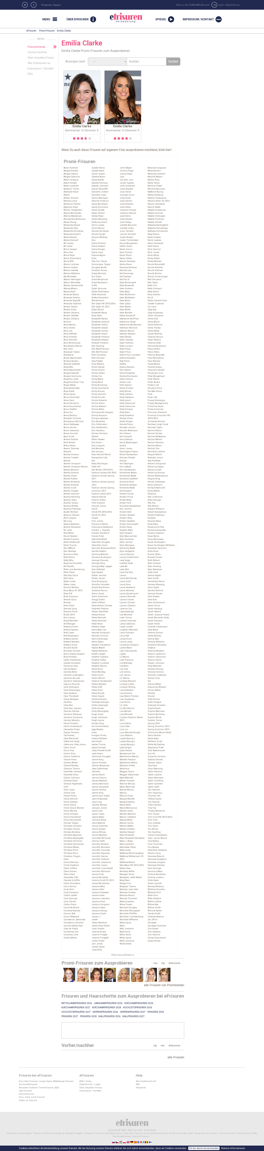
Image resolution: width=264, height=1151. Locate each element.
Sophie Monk (154, 717)
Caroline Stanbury (73, 714)
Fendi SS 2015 (99, 515)
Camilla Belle (70, 672)
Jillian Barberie (99, 922)
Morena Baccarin (156, 189)
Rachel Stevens (156, 442)
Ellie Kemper (98, 358)
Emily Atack (97, 379)
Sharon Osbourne (157, 657)
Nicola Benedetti (156, 264)
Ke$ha (123, 364)
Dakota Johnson (100, 186)
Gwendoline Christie (102, 605)
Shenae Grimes (156, 672)
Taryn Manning (155, 768)
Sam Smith (153, 578)
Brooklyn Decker (72, 651)
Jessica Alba (98, 886)
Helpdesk (141, 1087)
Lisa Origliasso (127, 699)
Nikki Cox (152, 285)
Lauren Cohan (127, 599)
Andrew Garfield (72, 364)
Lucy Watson (126, 735)
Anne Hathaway (71, 424)
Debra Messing (99, 219)
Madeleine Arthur (128, 762)
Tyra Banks (153, 841)
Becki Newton (71, 536)
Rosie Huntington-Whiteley (161, 545)
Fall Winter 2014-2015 (102, 470)
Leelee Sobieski (128, 620)
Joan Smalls (98, 928)
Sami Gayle (153, 587)
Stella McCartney (156, 744)
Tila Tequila (153, 802)
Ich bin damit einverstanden (204, 1148)
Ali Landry (68, 243)
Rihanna (152, 494)
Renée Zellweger (156, 482)
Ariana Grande (71, 439)
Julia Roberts (126, 204)
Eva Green (97, 442)
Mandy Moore (127, 789)
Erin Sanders (98, 430)
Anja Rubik (69, 391)
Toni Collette (154, 823)
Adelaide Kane (71, 192)
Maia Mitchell (126, 777)
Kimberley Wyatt (128, 476)
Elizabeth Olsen (99, 334)
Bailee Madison (71, 524)
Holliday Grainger (100, 702)
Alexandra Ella (71, 228)
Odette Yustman (156, 303)
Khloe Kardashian (129, 454)
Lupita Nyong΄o (127, 738)
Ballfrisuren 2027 (134, 1016)
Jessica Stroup (99, 910)
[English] (128, 1142)
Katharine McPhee (129, 318)
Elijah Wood (98, 309)
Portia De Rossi (155, 406)
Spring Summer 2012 (158, 726)
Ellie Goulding (99, 355)
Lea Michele (126, 614)
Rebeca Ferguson (157, 463)
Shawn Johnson (156, 663)
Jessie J (96, 916)
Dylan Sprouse (99, 288)
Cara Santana (70, 693)
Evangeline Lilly (99, 457)
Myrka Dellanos (155, 195)
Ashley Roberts (71, 485)
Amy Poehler (70, 337)
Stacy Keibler (154, 735)
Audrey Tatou (70, 500)
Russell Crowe (155, 557)
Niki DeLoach (154, 279)
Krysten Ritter (126, 530)
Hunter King (98, 723)
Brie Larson (69, 617)
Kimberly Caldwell (129, 478)
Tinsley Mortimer (156, 811)
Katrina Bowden (127, 358)
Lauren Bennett (127, 596)
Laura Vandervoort (129, 593)
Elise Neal (97, 315)
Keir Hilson (125, 370)
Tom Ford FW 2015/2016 (160, 817)
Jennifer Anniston (101, 847)
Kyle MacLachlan (128, 536)
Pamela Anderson (157, 346)
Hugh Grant (97, 714)
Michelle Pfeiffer (128, 913)
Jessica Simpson (101, 904)
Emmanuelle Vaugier (102, 412)
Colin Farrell (70, 901)
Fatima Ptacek (99, 497)
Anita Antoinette (72, 388)
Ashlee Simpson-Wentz (76, 466)
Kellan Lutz (125, 382)
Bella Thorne (70, 545)
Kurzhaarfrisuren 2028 (106, 1007)
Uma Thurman (155, 844)
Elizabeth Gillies (100, 324)
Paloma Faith (154, 343)
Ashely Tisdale (71, 457)
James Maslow (99, 780)
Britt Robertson (71, 636)
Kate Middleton (127, 297)
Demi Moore (98, 228)
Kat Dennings (126, 273)
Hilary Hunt (97, 690)
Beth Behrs (69, 557)
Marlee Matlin (127, 826)
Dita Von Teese (99, 261)
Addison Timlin (71, 189)
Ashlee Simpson (72, 463)
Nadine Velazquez (157, 198)
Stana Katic (153, 738)
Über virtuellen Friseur (41, 57)
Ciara (66, 859)
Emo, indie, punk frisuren (32, 1097)
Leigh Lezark (126, 626)
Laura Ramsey (127, 590)
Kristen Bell (125, 512)
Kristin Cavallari (127, 521)
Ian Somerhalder (100, 726)
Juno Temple (127, 231)
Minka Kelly (125, 943)
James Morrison (100, 783)
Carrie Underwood (73, 726)
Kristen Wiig (126, 518)
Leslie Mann (126, 647)
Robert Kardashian (157, 512)
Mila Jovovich (127, 928)
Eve (93, 460)
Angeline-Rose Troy (74, 382)
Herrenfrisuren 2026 (105, 1012)
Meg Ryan (125, 880)
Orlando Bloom (155, 337)
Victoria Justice (156, 877)
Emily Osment (99, 394)
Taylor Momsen (156, 777)
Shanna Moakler (156, 651)
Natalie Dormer (155, 213)
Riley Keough (154, 500)
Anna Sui (68, 412)
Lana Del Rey (126, 572)
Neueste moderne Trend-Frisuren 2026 (39, 1087)
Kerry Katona (126, 439)
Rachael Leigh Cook (158, 424)
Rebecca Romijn (156, 472)
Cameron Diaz (71, 666)
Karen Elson (126, 255)
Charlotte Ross (71, 774)
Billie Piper (69, 572)
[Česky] (117, 1142)
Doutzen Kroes (99, 270)
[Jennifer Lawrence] (151, 975)
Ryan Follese (154, 563)
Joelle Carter (98, 947)
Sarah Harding (155, 608)
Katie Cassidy (126, 340)
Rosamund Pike (156, 527)
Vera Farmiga (154, 868)
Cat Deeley (69, 735)
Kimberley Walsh (128, 472)
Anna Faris (69, 400)
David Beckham (100, 204)
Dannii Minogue (100, 198)
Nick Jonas (153, 252)
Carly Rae (68, 705)
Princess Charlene (157, 412)
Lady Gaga (125, 560)
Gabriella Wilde (99, 539)
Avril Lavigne (70, 518)
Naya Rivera (153, 234)
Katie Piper (125, 349)
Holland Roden (99, 699)
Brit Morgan (69, 624)
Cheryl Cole (69, 793)
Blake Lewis (70, 581)
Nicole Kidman (155, 270)
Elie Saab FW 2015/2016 (103, 303)
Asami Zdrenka (71, 448)
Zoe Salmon (154, 934)
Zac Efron (153, 919)
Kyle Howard (126, 533)
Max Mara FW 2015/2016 (132, 865)
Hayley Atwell (98, 647)
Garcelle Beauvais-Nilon (104, 548)
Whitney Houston (156, 889)
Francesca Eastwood (102, 527)
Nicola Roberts (155, 267)
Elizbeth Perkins (100, 343)
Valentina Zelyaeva (157, 850)
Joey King (97, 949)
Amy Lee (68, 331)
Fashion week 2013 (101, 494)
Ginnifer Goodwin (101, 584)
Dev (93, 240)
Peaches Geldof (156, 370)
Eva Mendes (98, 448)
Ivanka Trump (99, 744)
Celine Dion (70, 753)
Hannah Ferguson (101, 632)
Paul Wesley (154, 361)
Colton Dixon (70, 904)
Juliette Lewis (127, 228)
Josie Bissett (126, 189)
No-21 (150, 297)
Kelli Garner (126, 385)
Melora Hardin (127, 901)
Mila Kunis (125, 931)
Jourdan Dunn (127, 195)
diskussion (174, 963)
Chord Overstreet (72, 817)
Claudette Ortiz (71, 877)
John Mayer (126, 168)
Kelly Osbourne (127, 406)
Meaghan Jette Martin (131, 877)
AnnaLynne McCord (73, 421)
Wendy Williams (156, 886)
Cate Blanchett (71, 738)
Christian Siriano (72, 829)
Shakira (151, 647)
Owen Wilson (154, 340)
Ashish (67, 460)
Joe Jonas (97, 943)
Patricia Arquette (156, 355)
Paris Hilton (153, 352)
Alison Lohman (71, 264)
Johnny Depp (127, 170)
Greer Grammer (100, 596)
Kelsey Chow (126, 418)
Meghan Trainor (128, 886)
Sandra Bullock (155, 590)
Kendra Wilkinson (129, 430)
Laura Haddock (127, 587)
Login (221, 4)
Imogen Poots (99, 735)
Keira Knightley (127, 373)
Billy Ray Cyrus (71, 575)
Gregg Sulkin (98, 599)
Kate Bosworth (127, 285)
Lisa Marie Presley (129, 696)
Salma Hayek (154, 575)
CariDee (68, 702)
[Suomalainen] (150, 1142)
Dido (94, 258)
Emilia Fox (97, 376)
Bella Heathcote (72, 542)
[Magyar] (121, 1142)
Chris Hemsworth (72, 820)
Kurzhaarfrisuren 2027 (75, 1007)
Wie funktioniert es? (146, 1081)
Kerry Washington (129, 442)
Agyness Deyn (71, 207)
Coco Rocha (70, 886)
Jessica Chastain (100, 892)
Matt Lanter (125, 850)
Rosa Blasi (153, 524)
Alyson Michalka (72, 282)
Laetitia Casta (126, 563)
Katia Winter (126, 337)
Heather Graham (100, 657)
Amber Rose (70, 309)
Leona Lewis (126, 641)
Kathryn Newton (127, 334)
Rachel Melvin (155, 439)
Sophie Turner (155, 720)
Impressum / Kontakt (40, 68)
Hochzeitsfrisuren (28, 1084)
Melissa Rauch (127, 895)
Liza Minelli (125, 711)
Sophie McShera (156, 714)
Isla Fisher (97, 741)
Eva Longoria (98, 445)
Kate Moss (125, 300)
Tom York (153, 820)
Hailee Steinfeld (100, 611)
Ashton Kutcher (71, 494)
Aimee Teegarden (73, 210)
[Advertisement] (123, 1030)
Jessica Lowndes (101, 898)
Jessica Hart (98, 895)
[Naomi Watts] (83, 975)
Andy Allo (68, 367)
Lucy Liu (124, 729)
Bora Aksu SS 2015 (73, 590)
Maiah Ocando (127, 780)
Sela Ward (153, 630)
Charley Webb (71, 762)
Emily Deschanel (100, 388)
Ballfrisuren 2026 (110, 1016)
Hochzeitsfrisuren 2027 (76, 1012)
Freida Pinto (98, 536)
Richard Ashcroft (156, 488)
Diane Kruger (98, 249)
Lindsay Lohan (127, 684)
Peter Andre (154, 382)
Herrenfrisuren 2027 (133, 1012)
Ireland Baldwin (99, 738)
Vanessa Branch (156, 856)
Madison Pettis (127, 765)
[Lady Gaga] (124, 975)
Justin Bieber (126, 237)
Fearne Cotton (99, 500)
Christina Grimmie (73, 841)
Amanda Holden (72, 297)
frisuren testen (54, 1133)
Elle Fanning (98, 346)
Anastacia (68, 355)
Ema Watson (98, 364)
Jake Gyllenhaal (100, 768)
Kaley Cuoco (126, 249)
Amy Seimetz (70, 340)
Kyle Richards (127, 539)
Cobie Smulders (72, 883)
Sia (149, 681)
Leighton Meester (129, 630)
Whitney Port (154, 892)
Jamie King (97, 793)
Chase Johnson (72, 777)
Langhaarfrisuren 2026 (108, 1003)
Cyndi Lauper (98, 174)
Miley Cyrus (125, 937)
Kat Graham (125, 276)
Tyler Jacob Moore (157, 838)
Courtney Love (71, 934)
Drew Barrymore (100, 279)
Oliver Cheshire (155, 315)
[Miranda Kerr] (96, 975)
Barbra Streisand (72, 527)
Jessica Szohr (99, 913)
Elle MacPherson (100, 349)
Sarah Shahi (154, 624)
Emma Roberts (99, 400)
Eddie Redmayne (100, 291)
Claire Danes (70, 871)
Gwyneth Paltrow (100, 608)
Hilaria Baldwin (99, 684)
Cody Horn (69, 889)
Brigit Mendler (71, 620)
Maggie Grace (127, 771)
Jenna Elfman (99, 832)
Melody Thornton (128, 898)
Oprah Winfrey (155, 334)
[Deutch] (132, 1142)
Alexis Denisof (71, 240)
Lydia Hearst (126, 750)
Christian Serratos (73, 826)
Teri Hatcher (154, 789)
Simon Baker (154, 690)
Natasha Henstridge (158, 228)
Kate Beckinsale (128, 282)
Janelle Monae (99, 805)
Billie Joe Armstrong (74, 569)
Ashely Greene (71, 454)
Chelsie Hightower (73, 783)
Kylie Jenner (126, 542)
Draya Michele (99, 273)
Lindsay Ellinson (128, 681)
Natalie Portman (156, 219)
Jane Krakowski (100, 799)
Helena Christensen (102, 681)
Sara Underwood (156, 602)
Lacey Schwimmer (129, 557)
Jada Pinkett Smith (101, 750)
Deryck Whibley (99, 237)
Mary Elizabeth (127, 835)
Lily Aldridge (126, 663)
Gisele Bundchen (101, 587)
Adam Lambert (71, 186)
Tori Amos (153, 829)
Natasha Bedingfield (158, 225)
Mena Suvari (126, 904)
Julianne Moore (128, 213)
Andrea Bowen (71, 361)
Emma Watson (99, 406)
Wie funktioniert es (39, 63)
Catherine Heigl (71, 741)
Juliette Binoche (128, 225)
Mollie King (153, 180)
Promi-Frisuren (47, 30)
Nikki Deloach (155, 288)
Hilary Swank (98, 696)
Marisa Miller (126, 820)
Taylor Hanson (155, 771)
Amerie (67, 322)
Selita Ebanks (154, 636)
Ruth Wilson (154, 560)
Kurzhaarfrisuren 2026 (138, 1003)
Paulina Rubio (155, 367)
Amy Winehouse (72, 343)
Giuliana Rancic (100, 590)
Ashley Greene (71, 472)
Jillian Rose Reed (101, 925)
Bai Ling (68, 521)
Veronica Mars (155, 871)
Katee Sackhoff (127, 315)
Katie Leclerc (126, 346)
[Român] (147, 1142)
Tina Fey (152, 808)
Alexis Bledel (70, 237)
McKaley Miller (127, 871)
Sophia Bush (154, 708)
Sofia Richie (154, 699)
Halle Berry (97, 624)
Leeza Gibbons (127, 624)
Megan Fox (125, 883)
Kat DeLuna (125, 270)
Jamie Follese (99, 789)
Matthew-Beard (127, 862)
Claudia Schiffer (72, 880)
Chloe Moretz (70, 811)
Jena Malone (98, 823)
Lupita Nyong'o (127, 741)
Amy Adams (70, 324)
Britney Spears (71, 630)
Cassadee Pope (72, 729)
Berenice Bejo (71, 554)
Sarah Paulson (155, 620)
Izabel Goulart (99, 747)
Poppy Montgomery (158, 403)
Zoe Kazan (153, 928)
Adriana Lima (70, 201)
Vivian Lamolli (155, 883)
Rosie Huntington (156, 542)
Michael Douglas (128, 907)
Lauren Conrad (127, 602)
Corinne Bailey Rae (73, 925)
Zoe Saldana (154, 931)
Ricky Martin (154, 491)
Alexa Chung (70, 222)
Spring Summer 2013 (158, 729)
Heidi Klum (97, 669)
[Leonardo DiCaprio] (110, 975)
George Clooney (100, 560)
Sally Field (153, 572)
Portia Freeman (156, 409)
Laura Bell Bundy (128, 578)
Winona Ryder (155, 910)
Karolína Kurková (128, 267)
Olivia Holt (153, 318)
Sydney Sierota (155, 759)
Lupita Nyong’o (127, 744)
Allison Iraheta (71, 270)
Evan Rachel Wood (101, 454)
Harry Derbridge (100, 639)
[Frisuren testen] (132, 1122)
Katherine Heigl (127, 322)
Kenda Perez (126, 424)
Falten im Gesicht (28, 1100)
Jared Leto (97, 811)
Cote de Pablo (71, 928)
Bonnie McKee (71, 587)
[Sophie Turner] (69, 975)
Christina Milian (71, 847)
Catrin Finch (70, 747)
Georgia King (98, 563)
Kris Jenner (126, 509)
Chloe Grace (70, 805)
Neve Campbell (155, 243)
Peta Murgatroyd (156, 376)
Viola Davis (153, 880)
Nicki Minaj (153, 255)
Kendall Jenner (127, 427)
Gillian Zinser (98, 578)
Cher (66, 787)
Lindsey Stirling (127, 687)
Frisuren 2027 (69, 1016)
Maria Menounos (128, 808)
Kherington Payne (129, 451)
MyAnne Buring (155, 192)
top (163, 963)
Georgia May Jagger (102, 566)
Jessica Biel (98, 889)
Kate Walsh (125, 306)
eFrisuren (31, 30)
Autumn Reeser (72, 515)
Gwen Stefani (98, 602)
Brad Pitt (68, 593)
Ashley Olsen (70, 476)
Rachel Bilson (155, 430)
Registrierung (232, 4)
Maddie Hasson (128, 759)
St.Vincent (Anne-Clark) (159, 732)
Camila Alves (70, 669)
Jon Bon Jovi (126, 180)
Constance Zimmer (73, 922)
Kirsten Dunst (126, 494)
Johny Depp (126, 174)
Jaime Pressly (99, 762)
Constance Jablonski (74, 919)
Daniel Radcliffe (100, 189)
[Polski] (125, 1142)
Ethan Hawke (98, 439)
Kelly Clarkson (127, 397)
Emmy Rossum (99, 415)
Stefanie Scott (155, 741)
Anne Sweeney (71, 430)
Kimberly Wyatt (127, 488)
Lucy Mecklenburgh (130, 732)
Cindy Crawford (71, 865)
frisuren (46, 4)
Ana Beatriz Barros (73, 346)
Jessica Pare (98, 901)
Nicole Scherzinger (158, 276)
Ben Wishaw (70, 551)
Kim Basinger (126, 463)
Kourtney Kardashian (130, 506)
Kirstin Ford (125, 503)
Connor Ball (69, 913)
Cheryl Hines (70, 795)
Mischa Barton (155, 176)
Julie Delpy (125, 222)
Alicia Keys (69, 255)
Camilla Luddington (73, 675)
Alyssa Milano (70, 288)
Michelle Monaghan (130, 910)
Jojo (122, 176)
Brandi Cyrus (70, 599)
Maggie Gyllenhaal (129, 774)
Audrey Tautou (71, 503)
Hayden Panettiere (101, 645)
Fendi (94, 509)
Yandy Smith (154, 913)
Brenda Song (70, 608)
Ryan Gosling (154, 566)
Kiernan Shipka (127, 457)
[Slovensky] (114, 1142)
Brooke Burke (70, 647)
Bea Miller (69, 533)
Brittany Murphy (71, 641)
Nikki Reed (153, 291)
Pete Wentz (153, 379)
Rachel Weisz (155, 445)
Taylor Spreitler (155, 783)
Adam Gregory (71, 180)
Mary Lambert (127, 844)
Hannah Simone (100, 636)
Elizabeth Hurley (100, 331)
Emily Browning (99, 385)
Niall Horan (153, 246)
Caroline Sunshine (73, 717)
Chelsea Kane (71, 780)
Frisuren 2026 (155, 1012)
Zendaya (152, 922)
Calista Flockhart (72, 663)
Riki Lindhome (155, 497)
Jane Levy (97, 802)
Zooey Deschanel (157, 937)
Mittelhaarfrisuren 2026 (76, 1003)
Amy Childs (69, 328)
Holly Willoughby (100, 711)
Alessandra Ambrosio (75, 219)
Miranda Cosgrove (157, 168)
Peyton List (153, 385)
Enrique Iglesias (100, 418)
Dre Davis (96, 276)
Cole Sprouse (70, 898)
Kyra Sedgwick (127, 551)
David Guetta (98, 210)
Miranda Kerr (154, 170)
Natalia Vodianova (157, 210)
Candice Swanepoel (74, 681)
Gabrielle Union (100, 545)
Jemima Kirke (99, 820)
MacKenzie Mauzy (129, 756)
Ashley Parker (71, 478)
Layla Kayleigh (127, 611)
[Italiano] (143, 1142)
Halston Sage (98, 626)
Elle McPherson (100, 352)
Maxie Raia (125, 868)
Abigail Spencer (72, 176)
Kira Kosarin (126, 491)
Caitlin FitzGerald (72, 660)
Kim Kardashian (128, 470)
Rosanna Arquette (157, 530)
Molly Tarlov (154, 183)
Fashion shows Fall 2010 (104, 472)
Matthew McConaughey (132, 853)
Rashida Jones (155, 457)
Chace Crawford (72, 756)
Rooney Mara (154, 521)
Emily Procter (98, 397)
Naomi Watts (154, 207)
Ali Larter (68, 246)
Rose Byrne (153, 536)
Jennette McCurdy (101, 838)
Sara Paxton (154, 596)
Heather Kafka (99, 660)
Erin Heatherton (99, 427)
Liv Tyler (124, 705)
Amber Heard (70, 306)
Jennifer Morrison (101, 871)
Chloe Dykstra (70, 802)
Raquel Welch (155, 454)
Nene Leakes (154, 240)
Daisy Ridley (98, 180)
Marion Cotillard (128, 817)
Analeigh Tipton (72, 352)
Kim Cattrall (125, 466)
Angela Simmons (72, 376)
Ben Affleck (69, 548)
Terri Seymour (155, 793)
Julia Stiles (125, 207)
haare (57, 4)
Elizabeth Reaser (100, 340)
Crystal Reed (98, 170)
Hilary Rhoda (98, 693)
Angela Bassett (71, 373)
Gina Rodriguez (99, 581)
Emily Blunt (97, 382)
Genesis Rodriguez (101, 557)
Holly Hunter (98, 708)
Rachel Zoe (153, 448)
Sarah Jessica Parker (158, 614)
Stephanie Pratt (155, 747)
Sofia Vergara (154, 702)
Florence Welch (100, 524)
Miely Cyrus (125, 922)
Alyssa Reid (69, 291)
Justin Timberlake (129, 240)
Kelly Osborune (127, 403)
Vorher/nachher (37, 52)
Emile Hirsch (98, 370)
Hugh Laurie (98, 720)
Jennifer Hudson (100, 859)
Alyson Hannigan (72, 279)
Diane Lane (97, 252)
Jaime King (97, 759)
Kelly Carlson (126, 394)
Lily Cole (124, 669)
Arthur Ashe (70, 445)
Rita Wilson (153, 506)
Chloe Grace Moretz (74, 808)
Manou (123, 793)
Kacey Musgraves (129, 243)
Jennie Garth (98, 841)
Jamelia (96, 771)
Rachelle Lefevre (156, 451)
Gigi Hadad (97, 572)
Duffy (94, 285)
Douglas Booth (99, 267)
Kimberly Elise (127, 482)
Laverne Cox (126, 608)
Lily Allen (124, 666)
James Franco (99, 777)
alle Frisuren (176, 1057)
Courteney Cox (71, 931)
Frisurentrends (36, 46)
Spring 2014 (154, 723)
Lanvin (123, 575)
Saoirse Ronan (155, 593)
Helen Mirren (98, 678)
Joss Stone (125, 192)
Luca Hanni (125, 723)
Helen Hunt (97, 675)
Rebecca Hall (154, 470)
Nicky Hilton (154, 258)
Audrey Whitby (71, 506)
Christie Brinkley (72, 832)
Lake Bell (124, 569)
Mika (122, 925)
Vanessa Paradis (156, 865)
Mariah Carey (126, 811)
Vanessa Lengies (156, 862)
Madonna (124, 768)
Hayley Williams (99, 651)
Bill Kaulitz (69, 566)
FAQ (30, 73)
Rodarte (152, 518)
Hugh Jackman (99, 717)
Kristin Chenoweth (129, 524)
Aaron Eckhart (71, 168)
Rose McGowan (156, 539)
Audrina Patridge (72, 509)
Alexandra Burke (72, 225)
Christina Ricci (71, 853)
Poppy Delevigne (156, 400)
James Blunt (98, 774)
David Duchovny (100, 207)
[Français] (139, 1142)
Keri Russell (126, 436)
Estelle (95, 436)
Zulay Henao (154, 941)
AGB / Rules (85, 1081)
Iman (94, 732)
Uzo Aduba (153, 847)
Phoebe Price (155, 388)
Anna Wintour (70, 415)
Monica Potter (155, 186)
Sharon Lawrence (157, 654)
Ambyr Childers (71, 318)
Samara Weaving (156, 584)
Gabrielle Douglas (101, 542)
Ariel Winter (69, 442)
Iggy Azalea (97, 729)
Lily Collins (125, 672)
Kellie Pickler (126, 388)
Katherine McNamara (130, 324)
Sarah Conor (154, 605)
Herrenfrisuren (26, 1094)
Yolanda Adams (156, 916)
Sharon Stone (155, 660)
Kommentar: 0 (74, 130)
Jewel (95, 919)
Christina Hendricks (74, 844)
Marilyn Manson (128, 814)
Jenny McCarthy (100, 877)
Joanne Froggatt (100, 937)
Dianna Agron (99, 255)
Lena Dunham (127, 632)
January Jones (99, 808)
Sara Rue (152, 599)
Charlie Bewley (71, 765)
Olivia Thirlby (154, 328)
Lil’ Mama (124, 678)
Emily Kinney (98, 391)
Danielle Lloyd (99, 195)
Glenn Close (98, 593)
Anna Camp (69, 394)
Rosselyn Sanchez (157, 548)
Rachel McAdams (157, 436)
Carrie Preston (71, 723)
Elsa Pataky (97, 361)
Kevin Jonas (126, 448)
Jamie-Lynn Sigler (101, 795)
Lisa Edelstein (127, 690)
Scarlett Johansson (158, 626)
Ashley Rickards (72, 482)
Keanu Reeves (127, 367)
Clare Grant (69, 874)
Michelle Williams (129, 919)
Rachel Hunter (155, 433)
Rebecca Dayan (156, 466)
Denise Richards (100, 231)
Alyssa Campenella (73, 285)
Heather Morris (99, 666)
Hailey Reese (98, 614)
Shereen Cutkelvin (157, 675)
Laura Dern (125, 584)
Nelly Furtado (154, 237)
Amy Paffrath (70, 334)
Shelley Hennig (155, 669)
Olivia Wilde (153, 331)
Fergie (95, 518)
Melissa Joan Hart (129, 889)
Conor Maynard (71, 916)
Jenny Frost (98, 874)
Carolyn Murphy (71, 720)
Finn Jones (97, 521)
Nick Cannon (154, 249)
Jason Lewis (98, 814)
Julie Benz (125, 216)
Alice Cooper (70, 249)
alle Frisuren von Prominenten (164, 985)
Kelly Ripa (124, 412)
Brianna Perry (70, 611)
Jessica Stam (99, 907)
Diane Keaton (98, 246)
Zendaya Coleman (157, 925)
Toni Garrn (153, 826)
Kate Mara (125, 291)
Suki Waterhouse (156, 750)
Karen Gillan (126, 258)
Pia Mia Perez (155, 391)
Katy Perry (125, 361)
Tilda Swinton (154, 805)
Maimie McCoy (127, 783)
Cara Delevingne (72, 690)
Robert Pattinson (156, 515)
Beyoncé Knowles (73, 563)
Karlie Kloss (126, 264)
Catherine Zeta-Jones (75, 744)
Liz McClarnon (127, 708)
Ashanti (67, 451)
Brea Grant (69, 605)
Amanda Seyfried (72, 303)
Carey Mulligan (71, 699)
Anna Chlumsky (71, 397)
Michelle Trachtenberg (131, 916)
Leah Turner (126, 617)
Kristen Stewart (127, 515)
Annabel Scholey (72, 418)
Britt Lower (69, 632)
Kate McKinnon (127, 294)
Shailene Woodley (157, 645)
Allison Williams (72, 273)
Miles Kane (125, 934)
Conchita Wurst (71, 907)
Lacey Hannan (127, 554)
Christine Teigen (72, 856)
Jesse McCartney (100, 883)
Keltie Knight (126, 421)
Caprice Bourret (72, 684)
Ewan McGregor (100, 463)
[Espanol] (136, 1142)
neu (155, 963)
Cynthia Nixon (98, 176)
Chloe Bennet (70, 799)
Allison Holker (71, 267)
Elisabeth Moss (99, 312)
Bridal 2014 (69, 614)
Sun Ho (151, 753)
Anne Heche (70, 427)
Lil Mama (124, 657)
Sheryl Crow (154, 678)
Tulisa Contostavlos (157, 835)
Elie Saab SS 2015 (100, 306)
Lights (123, 654)
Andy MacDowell (72, 370)
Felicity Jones (99, 506)
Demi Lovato (98, 225)
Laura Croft (125, 581)
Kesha (123, 445)
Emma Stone (98, 403)
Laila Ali (123, 566)
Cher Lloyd (69, 789)
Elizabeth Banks (100, 318)
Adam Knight (70, 183)
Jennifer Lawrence (101, 862)
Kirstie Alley (125, 500)
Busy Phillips (70, 657)
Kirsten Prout (126, 497)
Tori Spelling (154, 832)
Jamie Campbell (100, 787)
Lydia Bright (125, 747)
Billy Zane (68, 578)
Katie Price (125, 352)
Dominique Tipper (101, 264)
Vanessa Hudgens (157, 859)
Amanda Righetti (72, 300)
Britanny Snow (71, 626)
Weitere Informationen (233, 1148)
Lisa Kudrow (126, 693)
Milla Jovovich (127, 941)
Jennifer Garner (100, 856)
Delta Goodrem (99, 222)
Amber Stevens (71, 312)
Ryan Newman (155, 569)
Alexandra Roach (72, 234)
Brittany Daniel (71, 639)
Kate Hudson (126, 288)
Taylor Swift (153, 787)
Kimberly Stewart (128, 485)
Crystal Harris (98, 168)
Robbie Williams (156, 509)
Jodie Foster (98, 941)
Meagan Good (127, 874)
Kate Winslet (126, 312)
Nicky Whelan (155, 261)
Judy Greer (125, 198)
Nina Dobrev (154, 294)
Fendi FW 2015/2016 (102, 512)
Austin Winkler (71, 512)
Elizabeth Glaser (100, 328)
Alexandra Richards (73, 231)
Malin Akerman (127, 787)
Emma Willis (98, 409)
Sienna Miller (154, 684)
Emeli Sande (98, 367)
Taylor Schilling (155, 780)
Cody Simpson (71, 892)
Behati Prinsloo (71, 539)
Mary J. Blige (126, 841)
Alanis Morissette (72, 213)
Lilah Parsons (127, 660)
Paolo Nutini (154, 349)
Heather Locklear (100, 663)
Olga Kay (152, 309)
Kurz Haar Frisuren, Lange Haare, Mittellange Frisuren (46, 1081)
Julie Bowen (126, 219)
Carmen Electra (71, 711)
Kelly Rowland (127, 415)
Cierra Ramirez (71, 862)
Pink (150, 394)
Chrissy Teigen (71, 823)
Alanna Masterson (73, 216)
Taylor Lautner (155, 774)
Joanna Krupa (99, 931)
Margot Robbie (127, 802)
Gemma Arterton (100, 554)
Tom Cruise (153, 814)
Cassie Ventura (71, 732)
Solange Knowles (156, 705)
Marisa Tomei (127, 823)
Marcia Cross (126, 795)
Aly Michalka (70, 276)
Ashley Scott (70, 488)
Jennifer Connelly (101, 850)
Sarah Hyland (154, 611)
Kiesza (123, 460)
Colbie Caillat (70, 895)
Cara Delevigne (71, 687)
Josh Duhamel (127, 186)
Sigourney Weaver (157, 687)
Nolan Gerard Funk (157, 300)
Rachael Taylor (155, 427)
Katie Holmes (126, 343)
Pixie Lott (152, 397)
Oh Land (152, 306)
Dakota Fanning (99, 183)
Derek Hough (98, 234)
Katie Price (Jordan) (130, 355)
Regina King (154, 478)
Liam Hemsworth (128, 651)
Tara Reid (152, 765)
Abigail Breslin (71, 170)
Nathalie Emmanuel (158, 231)
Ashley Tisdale (71, 491)
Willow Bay (153, 904)
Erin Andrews (98, 421)
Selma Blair (153, 639)
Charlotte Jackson (73, 771)
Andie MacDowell (73, 358)
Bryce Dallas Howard (74, 654)
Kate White (125, 309)
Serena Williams (156, 641)
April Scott (69, 436)
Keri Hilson (125, 433)
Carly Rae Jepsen (72, 708)
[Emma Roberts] (164, 975)
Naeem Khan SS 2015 (158, 201)
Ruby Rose (153, 551)
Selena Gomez (155, 632)
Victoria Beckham (157, 874)
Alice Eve (68, 252)
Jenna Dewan (99, 829)
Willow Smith (154, 907)
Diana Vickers (99, 243)
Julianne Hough (128, 210)
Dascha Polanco (100, 201)
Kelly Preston (126, 409)
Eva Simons (97, 451)
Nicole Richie (155, 273)
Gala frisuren (25, 1090)
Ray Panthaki (154, 460)
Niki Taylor (153, 282)
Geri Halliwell (98, 569)
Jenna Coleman (100, 826)
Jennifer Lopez (99, 865)
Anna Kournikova (72, 406)
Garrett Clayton (99, 551)
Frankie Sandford (100, 533)
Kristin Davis (126, 527)
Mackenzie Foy (127, 753)
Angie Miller (70, 385)
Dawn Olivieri (98, 213)
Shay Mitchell (154, 666)
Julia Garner (126, 201)
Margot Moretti (127, 799)
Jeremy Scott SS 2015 (103, 880)
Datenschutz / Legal (89, 1084)
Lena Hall (124, 636)
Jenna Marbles (99, 835)
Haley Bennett (99, 617)
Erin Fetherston (99, 424)
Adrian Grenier (71, 198)
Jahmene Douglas (101, 756)
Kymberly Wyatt (127, 548)
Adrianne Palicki (72, 204)
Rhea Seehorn (155, 485)
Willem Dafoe (155, 901)
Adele (67, 195)
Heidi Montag (98, 672)
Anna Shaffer (70, 409)
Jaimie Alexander (101, 765)
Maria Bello (125, 805)
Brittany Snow (70, 645)
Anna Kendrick (71, 403)
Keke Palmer (126, 379)
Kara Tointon (126, 252)
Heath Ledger (99, 654)
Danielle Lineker (100, 192)
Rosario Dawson (156, 533)
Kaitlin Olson (126, 246)
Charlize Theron (72, 768)
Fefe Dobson (98, 503)
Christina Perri (71, 850)
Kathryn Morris (127, 331)
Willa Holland (154, 898)
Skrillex (151, 693)
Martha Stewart (127, 832)
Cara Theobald (71, 696)
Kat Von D (124, 279)
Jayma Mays (98, 817)
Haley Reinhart (99, 620)
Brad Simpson (71, 596)
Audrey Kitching (72, 497)
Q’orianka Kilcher (156, 421)
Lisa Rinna (125, 702)
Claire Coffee (70, 868)
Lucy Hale (125, 726)
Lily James (125, 675)
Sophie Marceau (156, 711)
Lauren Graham (127, 605)
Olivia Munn (154, 322)
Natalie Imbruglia (156, 216)
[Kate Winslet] (137, 975)
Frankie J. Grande (101, 530)
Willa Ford (153, 895)
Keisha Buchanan (129, 376)
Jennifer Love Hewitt (102, 868)
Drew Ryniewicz (100, 282)
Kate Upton (125, 303)
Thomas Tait (154, 795)
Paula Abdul (154, 364)
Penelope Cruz (155, 373)
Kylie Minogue (127, 545)
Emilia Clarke (98, 373)
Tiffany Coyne (155, 799)
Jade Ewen (97, 753)
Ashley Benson (71, 470)
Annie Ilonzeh (71, 433)
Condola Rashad (72, 910)
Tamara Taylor (155, 762)
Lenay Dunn (126, 639)
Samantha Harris (156, 581)
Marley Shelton (127, 829)
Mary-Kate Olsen (128, 847)
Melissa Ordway (127, 892)
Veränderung (121, 17)
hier (168, 150)
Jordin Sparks (127, 183)
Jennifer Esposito (101, 853)
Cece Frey (69, 750)
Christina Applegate (73, 838)
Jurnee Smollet (128, 234)
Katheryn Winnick (128, 328)
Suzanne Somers (156, 756)
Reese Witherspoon (158, 476)
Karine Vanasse (127, 261)
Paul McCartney (156, 358)
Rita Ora (151, 503)
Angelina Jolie (71, 379)
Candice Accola (72, 678)
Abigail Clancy (71, 174)
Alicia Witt (68, 261)
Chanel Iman (70, 759)
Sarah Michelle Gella (158, 617)
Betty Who (69, 560)
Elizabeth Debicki (100, 322)
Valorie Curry (154, 853)
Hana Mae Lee (99, 630)
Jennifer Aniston (100, 844)
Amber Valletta (71, 315)
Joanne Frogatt (99, 934)
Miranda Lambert (156, 174)
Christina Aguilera (73, 835)
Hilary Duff (97, 687)
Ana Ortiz (68, 349)
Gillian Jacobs (99, 575)
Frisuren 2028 (88, 1016)
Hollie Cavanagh (100, 705)
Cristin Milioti (70, 937)
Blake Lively (69, 584)
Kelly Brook (125, 391)
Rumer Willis (154, 554)
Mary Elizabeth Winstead (132, 838)
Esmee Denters (99, 433)
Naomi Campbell (156, 204)
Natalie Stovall (155, 222)
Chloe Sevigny (71, 814)
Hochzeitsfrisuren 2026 (137, 1007)
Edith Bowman (99, 294)
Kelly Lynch (125, 400)
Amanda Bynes (71, 294)
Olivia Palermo (155, 324)
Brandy (67, 602)
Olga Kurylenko (155, 312)
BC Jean (68, 530)
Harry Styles (97, 641)
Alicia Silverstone (72, 258)
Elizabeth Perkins (100, 337)
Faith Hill (96, 466)
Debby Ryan (98, 216)
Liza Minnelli (126, 714)
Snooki (151, 696)
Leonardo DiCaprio (129, 645)
